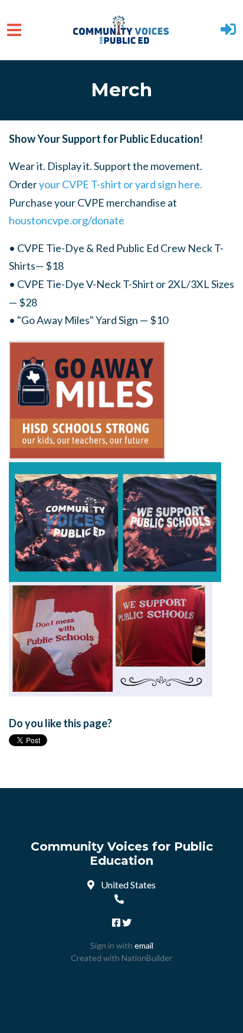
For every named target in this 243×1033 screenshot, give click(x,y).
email (143, 945)
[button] (228, 30)
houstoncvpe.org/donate (66, 220)
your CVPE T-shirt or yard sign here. (120, 184)
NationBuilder (146, 958)
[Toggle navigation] (14, 29)
